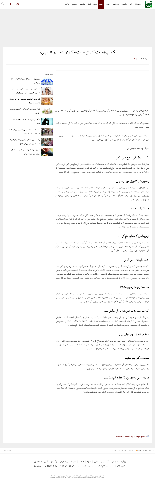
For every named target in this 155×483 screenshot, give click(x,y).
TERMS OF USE (50, 466)
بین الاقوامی (115, 4)
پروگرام (67, 4)
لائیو (131, 4)
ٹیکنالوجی (82, 4)
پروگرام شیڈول (102, 466)
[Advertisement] (77, 29)
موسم (112, 466)
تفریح (95, 4)
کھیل (89, 4)
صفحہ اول (138, 4)
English (37, 466)
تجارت (107, 4)
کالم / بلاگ (121, 466)
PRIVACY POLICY (67, 466)
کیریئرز (91, 466)
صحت (101, 4)
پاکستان (124, 4)
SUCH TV (65, 478)
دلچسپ (74, 4)
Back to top (7, 451)
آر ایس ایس (81, 466)
